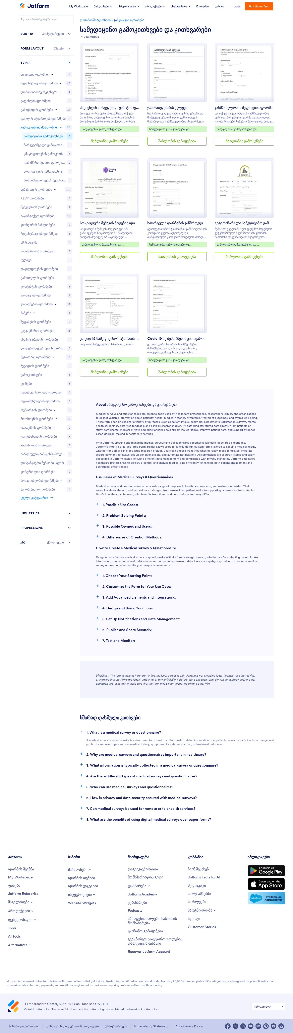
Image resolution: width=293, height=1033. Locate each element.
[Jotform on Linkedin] (243, 1026)
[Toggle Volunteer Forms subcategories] (61, 481)
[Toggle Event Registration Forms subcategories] (65, 92)
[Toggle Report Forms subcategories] (55, 410)
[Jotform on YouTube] (273, 1026)
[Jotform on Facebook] (228, 1026)
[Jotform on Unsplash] (281, 1026)
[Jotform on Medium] (250, 1026)
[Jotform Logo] (34, 6)
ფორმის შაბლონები (95, 20)
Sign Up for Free (259, 6)
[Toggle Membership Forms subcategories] (53, 357)
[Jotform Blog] (258, 1026)
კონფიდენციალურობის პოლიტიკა (72, 1026)
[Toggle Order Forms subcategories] (52, 74)
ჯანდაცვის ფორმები (129, 20)
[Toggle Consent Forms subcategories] (55, 189)
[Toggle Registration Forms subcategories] (60, 83)
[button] (46, 33)
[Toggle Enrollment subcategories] (34, 313)
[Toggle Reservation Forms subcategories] (54, 428)
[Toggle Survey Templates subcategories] (61, 127)
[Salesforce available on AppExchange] (266, 898)
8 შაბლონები (91, 36)
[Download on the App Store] (266, 884)
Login (237, 6)
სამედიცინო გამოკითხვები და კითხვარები (145, 30)
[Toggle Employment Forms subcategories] (55, 304)
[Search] (22, 19)
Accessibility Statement (151, 1026)
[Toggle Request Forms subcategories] (56, 419)
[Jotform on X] (235, 1026)
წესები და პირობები (24, 1026)
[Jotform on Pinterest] (266, 1026)
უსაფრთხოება (116, 1026)
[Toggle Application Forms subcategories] (56, 110)
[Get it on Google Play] (266, 870)
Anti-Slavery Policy (189, 1026)
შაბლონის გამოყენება (109, 141)
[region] (46, 287)
